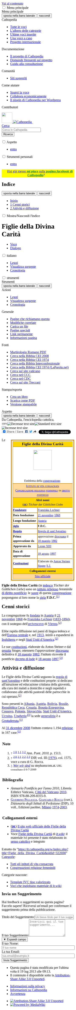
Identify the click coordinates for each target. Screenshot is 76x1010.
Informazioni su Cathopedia (28, 990)
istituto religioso (47, 589)
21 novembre (45, 515)
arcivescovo (36, 624)
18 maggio (44, 541)
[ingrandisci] (15, 428)
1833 (57, 619)
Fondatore (19, 510)
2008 (26, 728)
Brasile (63, 704)
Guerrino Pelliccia (24, 799)
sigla (16, 526)
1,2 (24, 752)
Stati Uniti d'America (40, 639)
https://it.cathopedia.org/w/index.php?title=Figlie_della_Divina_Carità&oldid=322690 (35, 851)
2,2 (24, 756)
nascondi (44, 15)
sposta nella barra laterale (19, 15)
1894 (65, 619)
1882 (54, 541)
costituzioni (19, 647)
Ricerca (8, 134)
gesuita (6, 650)
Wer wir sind (21, 765)
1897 (53, 553)
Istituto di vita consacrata (42, 486)
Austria (42, 520)
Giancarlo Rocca (51, 799)
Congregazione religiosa (30, 490)
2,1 (19, 756)
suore (34, 593)
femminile (52, 490)
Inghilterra (8, 639)
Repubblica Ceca (13, 707)
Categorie (8, 857)
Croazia (31, 707)
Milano (46, 807)
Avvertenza (17, 993)
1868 (57, 515)
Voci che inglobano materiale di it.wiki (35, 886)
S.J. (48, 565)
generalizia (48, 716)
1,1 (19, 752)
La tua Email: (11, 951)
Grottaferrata (10, 721)
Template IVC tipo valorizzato (30, 882)
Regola (17, 531)
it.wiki (60, 834)
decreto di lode (25, 659)
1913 (40, 635)
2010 (63, 792)
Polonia (20, 711)
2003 (63, 807)
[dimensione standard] (48, 424)
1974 (55, 807)
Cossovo (7, 711)
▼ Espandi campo (14, 939)
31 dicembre (14, 728)
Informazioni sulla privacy (27, 986)
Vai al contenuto (12, 3)
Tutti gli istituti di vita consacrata (31, 864)
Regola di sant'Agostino (52, 531)
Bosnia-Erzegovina (51, 707)
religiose (67, 728)
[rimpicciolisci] (21, 424)
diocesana (60, 536)
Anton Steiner (61, 561)
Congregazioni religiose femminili (32, 868)
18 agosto (43, 553)
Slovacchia (34, 711)
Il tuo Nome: (10, 943)
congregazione (51, 480)
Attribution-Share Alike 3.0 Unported (40, 977)
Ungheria (20, 716)
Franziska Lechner (49, 510)
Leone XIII (44, 546)
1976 (52, 758)
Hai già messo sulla (40, 173)
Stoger (42, 565)
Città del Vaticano (47, 792)
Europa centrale (17, 635)
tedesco (48, 585)
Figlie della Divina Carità (35, 834)
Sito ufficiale (42, 576)
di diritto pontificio (14, 593)
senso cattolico (20, 841)
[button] (4, 7)
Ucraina (7, 716)
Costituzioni (20, 563)
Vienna (52, 624)
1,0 (15, 752)
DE (25, 504)
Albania (29, 704)
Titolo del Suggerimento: (18, 917)
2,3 (28, 756)
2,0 (15, 756)
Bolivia (52, 704)
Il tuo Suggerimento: (15, 935)
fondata (35, 615)
